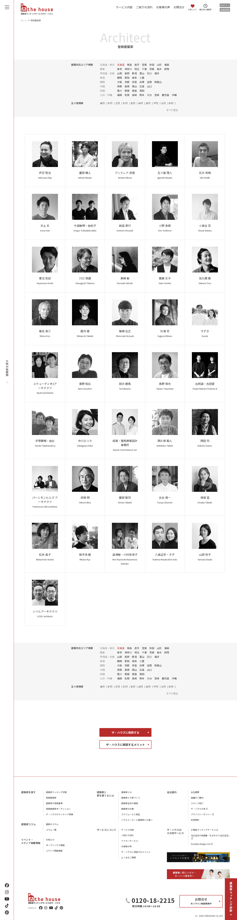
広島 (141, 86)
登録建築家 (51, 797)
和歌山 (158, 82)
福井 (156, 73)
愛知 (127, 77)
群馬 (166, 69)
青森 (129, 64)
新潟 (134, 73)
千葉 (144, 69)
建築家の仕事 (127, 808)
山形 (159, 64)
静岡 (119, 77)
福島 (166, 64)
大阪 (119, 82)
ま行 (148, 103)
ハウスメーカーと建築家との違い (137, 819)
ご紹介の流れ (144, 7)
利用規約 (195, 819)
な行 (132, 103)
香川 (119, 90)
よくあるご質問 (128, 857)
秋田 (151, 64)
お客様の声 (163, 7)
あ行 (102, 103)
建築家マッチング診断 (231, 897)
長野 (127, 73)
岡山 (134, 86)
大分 (149, 95)
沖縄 (174, 95)
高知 (141, 90)
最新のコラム (52, 824)
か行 (110, 103)
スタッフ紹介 (197, 803)
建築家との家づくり (130, 797)
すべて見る (172, 110)
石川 (149, 73)
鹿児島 (165, 95)
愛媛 (127, 90)
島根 (127, 86)
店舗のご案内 (197, 797)
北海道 (120, 64)
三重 (141, 77)
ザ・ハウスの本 (198, 808)
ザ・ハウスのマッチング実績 (59, 814)
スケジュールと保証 (130, 814)
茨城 (151, 69)
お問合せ (179, 7)
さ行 (117, 103)
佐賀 (127, 95)
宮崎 (156, 95)
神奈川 (128, 69)
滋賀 (149, 82)
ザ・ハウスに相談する (125, 732)
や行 (155, 103)
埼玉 (136, 69)
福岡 (119, 95)
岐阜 (134, 77)
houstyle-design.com (201, 843)
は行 (140, 103)
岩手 (136, 64)
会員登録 (224, 9)
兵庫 (141, 82)
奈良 (134, 82)
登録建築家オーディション (58, 808)
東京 (119, 69)
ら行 (163, 103)
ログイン (224, 5)
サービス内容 (124, 7)
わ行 (171, 103)
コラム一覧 (51, 829)
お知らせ (50, 839)
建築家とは (126, 792)
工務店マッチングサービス (203, 829)
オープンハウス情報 (55, 845)
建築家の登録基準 (54, 803)
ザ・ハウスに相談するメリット (125, 744)
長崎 (134, 95)
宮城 (144, 64)
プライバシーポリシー (201, 814)
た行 (125, 103)
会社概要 (195, 792)
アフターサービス (129, 840)
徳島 (134, 90)
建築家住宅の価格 (129, 803)
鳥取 (119, 86)
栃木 (159, 69)
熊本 (141, 95)
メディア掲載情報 (54, 850)
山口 (149, 86)
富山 (141, 73)
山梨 (119, 73)
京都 (127, 82)
